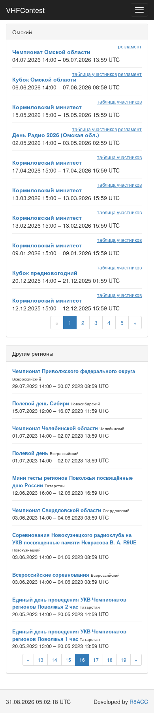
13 (40, 659)
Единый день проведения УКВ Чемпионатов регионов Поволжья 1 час (69, 635)
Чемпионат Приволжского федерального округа (73, 371)
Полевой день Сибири (40, 403)
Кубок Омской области (44, 79)
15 (68, 659)
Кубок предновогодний (44, 273)
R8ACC (139, 702)
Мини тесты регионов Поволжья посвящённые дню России (72, 481)
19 (123, 659)
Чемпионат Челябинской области (55, 428)
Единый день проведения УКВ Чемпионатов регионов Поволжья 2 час (69, 603)
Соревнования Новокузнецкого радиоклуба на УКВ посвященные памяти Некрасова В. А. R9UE (74, 538)
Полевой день (30, 453)
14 (54, 659)
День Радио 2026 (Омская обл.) (55, 135)
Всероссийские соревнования (50, 574)
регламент (130, 46)
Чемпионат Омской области (51, 52)
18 (110, 659)
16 (82, 659)
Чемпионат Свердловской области (56, 510)
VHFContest (25, 10)
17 (96, 659)
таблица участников (94, 74)
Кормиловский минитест (47, 107)
